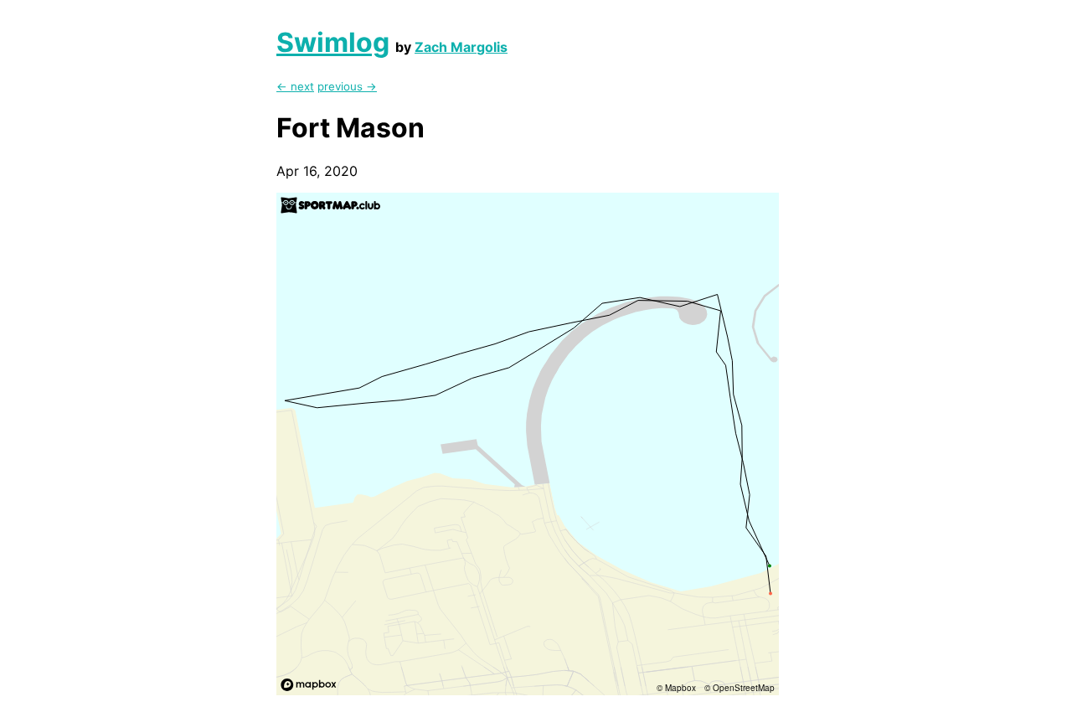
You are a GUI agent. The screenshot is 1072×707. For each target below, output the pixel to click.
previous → (347, 86)
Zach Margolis (461, 47)
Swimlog (332, 42)
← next (295, 86)
